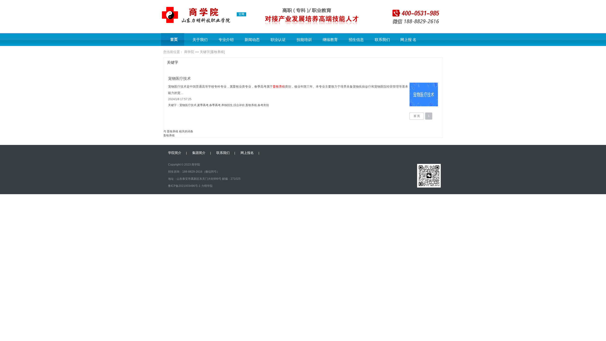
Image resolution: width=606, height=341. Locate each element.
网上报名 (247, 153)
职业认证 (278, 40)
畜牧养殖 (169, 135)
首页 (174, 39)
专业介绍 (226, 40)
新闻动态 (252, 40)
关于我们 (200, 40)
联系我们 (382, 40)
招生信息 (356, 40)
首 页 (417, 116)
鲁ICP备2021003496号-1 (184, 186)
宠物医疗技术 (179, 78)
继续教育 (330, 40)
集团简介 (198, 153)
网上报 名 (408, 40)
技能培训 (304, 40)
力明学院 (207, 186)
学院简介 (174, 153)
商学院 (189, 52)
